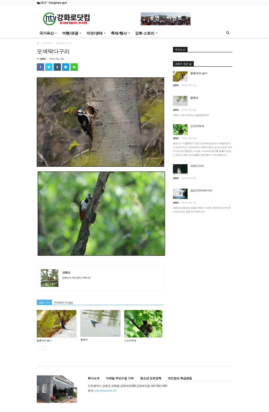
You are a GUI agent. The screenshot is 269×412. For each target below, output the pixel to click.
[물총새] (100, 323)
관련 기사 (44, 302)
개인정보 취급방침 (180, 378)
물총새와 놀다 (44, 340)
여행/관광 (70, 33)
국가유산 (46, 33)
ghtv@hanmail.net (105, 390)
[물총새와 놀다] (57, 324)
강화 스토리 (144, 33)
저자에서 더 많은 (63, 302)
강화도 (43, 58)
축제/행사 (119, 33)
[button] (227, 33)
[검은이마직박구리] (180, 194)
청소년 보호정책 (150, 378)
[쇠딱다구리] (180, 169)
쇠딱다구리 (197, 166)
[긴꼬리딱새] (144, 324)
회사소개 (94, 378)
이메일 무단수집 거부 (120, 378)
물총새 (84, 339)
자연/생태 (95, 33)
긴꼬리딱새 (130, 340)
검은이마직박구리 (201, 190)
